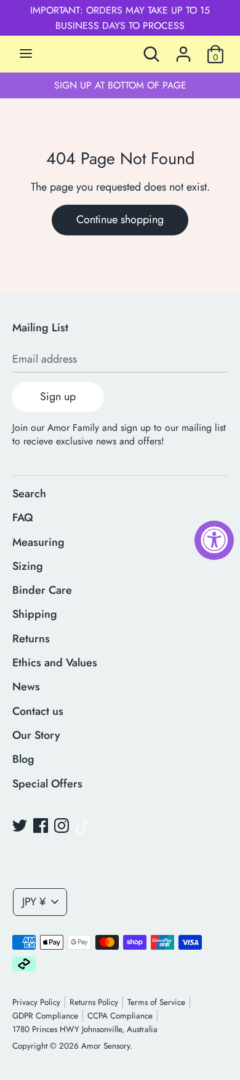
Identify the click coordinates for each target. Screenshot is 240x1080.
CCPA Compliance (120, 1016)
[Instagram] (61, 826)
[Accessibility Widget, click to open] (214, 540)
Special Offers (47, 784)
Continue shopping (120, 219)
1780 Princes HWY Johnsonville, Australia (85, 1029)
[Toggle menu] (25, 54)
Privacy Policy (36, 1002)
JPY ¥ (34, 902)
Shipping (34, 614)
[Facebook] (40, 826)
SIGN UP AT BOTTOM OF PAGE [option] (120, 85)
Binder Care (42, 590)
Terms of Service (156, 1002)
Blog (23, 759)
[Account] (183, 50)
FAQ (22, 518)
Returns (31, 639)
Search (29, 494)
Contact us (37, 711)
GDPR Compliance (45, 1016)
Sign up (58, 396)
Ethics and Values (54, 663)
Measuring (38, 542)
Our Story (36, 735)
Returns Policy (94, 1002)
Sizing (27, 566)
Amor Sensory (105, 1046)
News (26, 687)
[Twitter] (19, 826)
